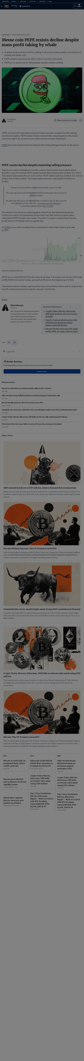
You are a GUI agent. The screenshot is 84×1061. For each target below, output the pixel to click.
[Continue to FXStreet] (79, 5)
